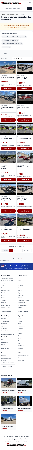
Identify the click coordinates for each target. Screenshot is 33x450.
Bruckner (3, 355)
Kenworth (20, 328)
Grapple (3, 298)
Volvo (19, 323)
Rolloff (3, 293)
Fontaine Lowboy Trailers (10, 40)
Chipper (3, 302)
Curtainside (21, 295)
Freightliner (21, 321)
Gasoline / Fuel (22, 307)
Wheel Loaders (5, 321)
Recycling (3, 326)
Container (20, 298)
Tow (2, 285)
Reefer (19, 288)
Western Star (21, 345)
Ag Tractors (4, 328)
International (21, 326)
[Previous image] (1, 67)
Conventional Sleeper (7, 278)
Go (29, 8)
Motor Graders (5, 331)
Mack (19, 318)
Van (19, 278)
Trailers (6, 47)
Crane (3, 295)
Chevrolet (20, 336)
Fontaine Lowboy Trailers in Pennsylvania (14, 37)
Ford (19, 331)
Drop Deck (21, 285)
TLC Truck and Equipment (8, 362)
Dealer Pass (21, 360)
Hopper (20, 293)
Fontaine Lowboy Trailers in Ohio (12, 43)
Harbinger (20, 348)
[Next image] (14, 67)
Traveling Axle (21, 302)
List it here (22, 259)
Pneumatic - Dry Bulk (23, 300)
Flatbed (20, 280)
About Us (7, 439)
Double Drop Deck (23, 305)
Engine (3, 344)
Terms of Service (9, 441)
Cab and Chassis (5, 290)
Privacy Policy (23, 439)
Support (14, 439)
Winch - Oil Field (5, 307)
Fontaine (17, 14)
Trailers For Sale (5, 14)
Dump (3, 283)
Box (2, 288)
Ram (19, 341)
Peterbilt (20, 333)
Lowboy (12, 14)
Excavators (4, 323)
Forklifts (3, 318)
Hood (2, 339)
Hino (19, 343)
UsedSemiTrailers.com (22, 441)
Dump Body (4, 342)
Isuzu (19, 338)
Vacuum (3, 300)
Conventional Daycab (7, 280)
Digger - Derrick (5, 305)
